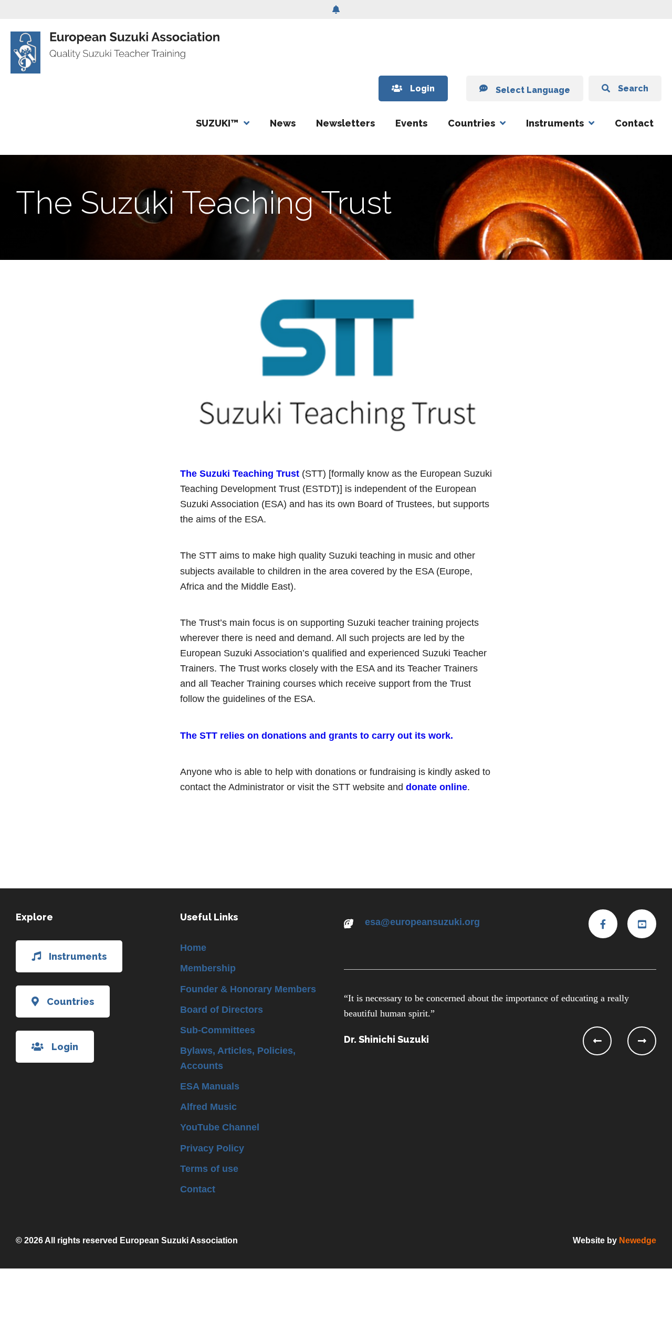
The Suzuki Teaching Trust (239, 473)
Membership (208, 968)
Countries (471, 123)
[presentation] (597, 1040)
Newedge (637, 1240)
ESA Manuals (209, 1086)
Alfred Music (208, 1107)
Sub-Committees (217, 1030)
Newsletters (345, 123)
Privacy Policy (212, 1148)
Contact (634, 123)
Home (193, 947)
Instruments (555, 123)
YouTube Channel (219, 1127)
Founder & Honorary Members (248, 989)
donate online (436, 787)
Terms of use (209, 1168)
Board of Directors (221, 1009)
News (283, 123)
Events (411, 123)
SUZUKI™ (217, 123)
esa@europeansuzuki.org (422, 922)
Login (422, 88)
